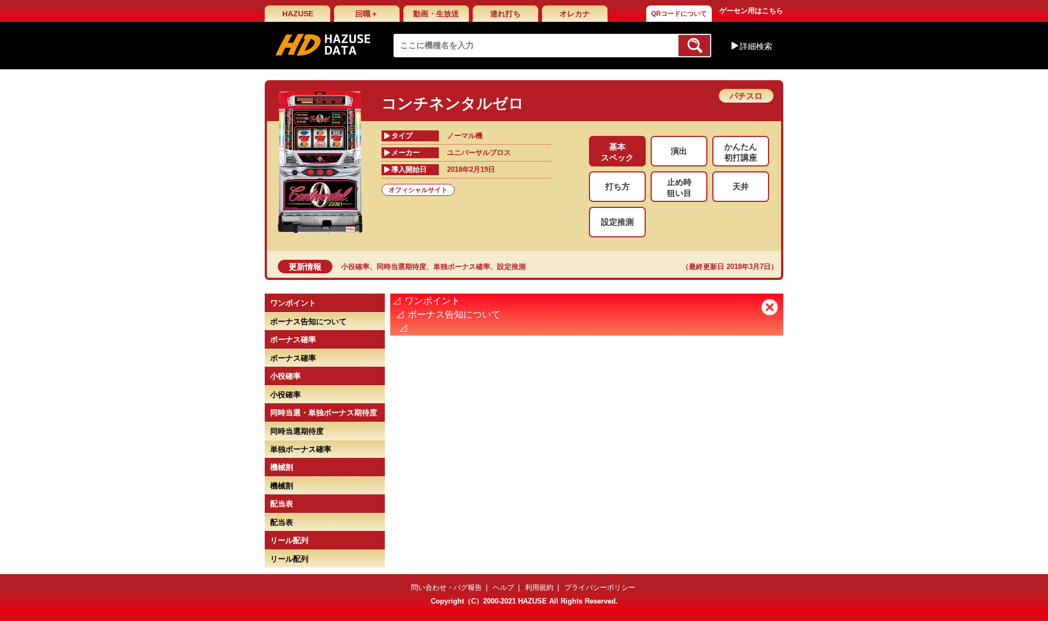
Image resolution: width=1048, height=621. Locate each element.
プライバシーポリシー (599, 587)
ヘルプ (503, 587)
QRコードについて (679, 13)
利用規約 (539, 587)
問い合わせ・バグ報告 (446, 587)
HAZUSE (297, 13)
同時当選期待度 (401, 266)
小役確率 (355, 266)
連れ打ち (505, 13)
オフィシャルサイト (418, 190)
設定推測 (511, 266)
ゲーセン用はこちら (751, 11)
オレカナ (574, 13)
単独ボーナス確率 (461, 266)
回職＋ (366, 13)
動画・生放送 (436, 13)
